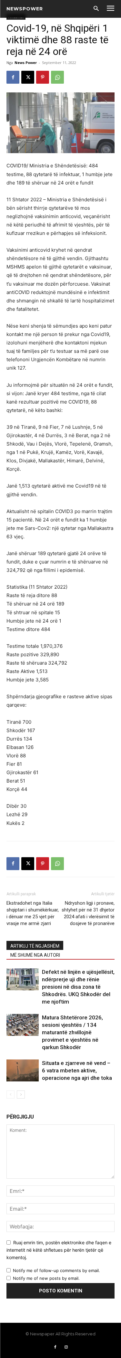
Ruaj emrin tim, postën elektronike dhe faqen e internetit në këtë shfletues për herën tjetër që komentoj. (58, 1250)
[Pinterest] (42, 77)
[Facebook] (12, 77)
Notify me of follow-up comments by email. (56, 1270)
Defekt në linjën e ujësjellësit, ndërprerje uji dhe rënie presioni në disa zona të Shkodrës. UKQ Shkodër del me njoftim (78, 987)
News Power (26, 62)
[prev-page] (10, 1094)
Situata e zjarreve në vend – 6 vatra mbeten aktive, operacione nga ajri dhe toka (77, 1070)
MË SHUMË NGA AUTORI (35, 955)
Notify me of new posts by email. (46, 1278)
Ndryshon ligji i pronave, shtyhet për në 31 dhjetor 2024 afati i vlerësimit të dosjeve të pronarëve (88, 913)
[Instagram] (66, 1347)
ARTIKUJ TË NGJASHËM (34, 946)
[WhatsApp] (57, 77)
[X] (27, 77)
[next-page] (21, 1094)
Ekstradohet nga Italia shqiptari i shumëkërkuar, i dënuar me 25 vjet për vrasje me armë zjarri (32, 913)
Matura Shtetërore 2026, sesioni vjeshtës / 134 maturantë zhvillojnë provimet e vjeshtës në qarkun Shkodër (72, 1032)
